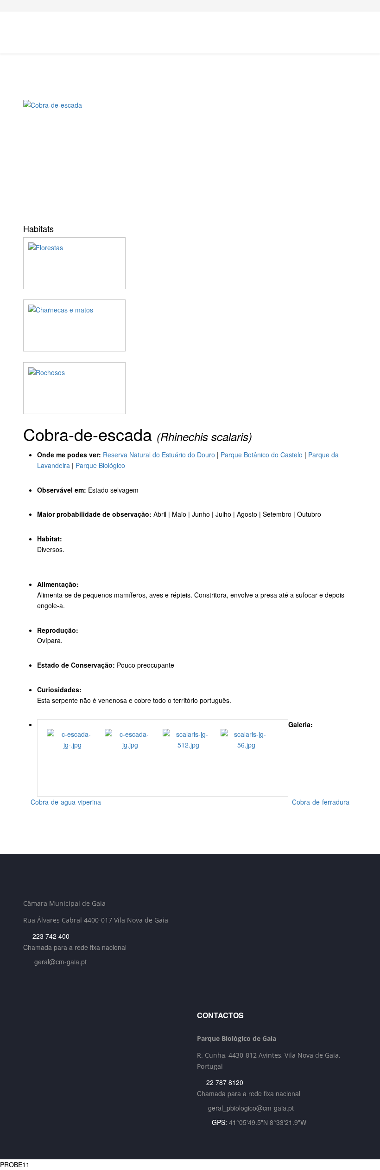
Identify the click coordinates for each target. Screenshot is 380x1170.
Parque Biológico (100, 465)
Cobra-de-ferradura (321, 801)
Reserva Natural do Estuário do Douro (159, 454)
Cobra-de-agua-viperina (65, 801)
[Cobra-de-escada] (190, 158)
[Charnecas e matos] (190, 325)
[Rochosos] (190, 388)
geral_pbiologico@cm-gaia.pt (251, 1107)
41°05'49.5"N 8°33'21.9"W (267, 1122)
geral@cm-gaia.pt (60, 961)
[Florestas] (190, 263)
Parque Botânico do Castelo (262, 454)
